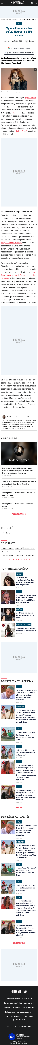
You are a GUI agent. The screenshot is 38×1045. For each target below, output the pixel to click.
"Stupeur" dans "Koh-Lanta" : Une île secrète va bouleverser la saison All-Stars (26, 736)
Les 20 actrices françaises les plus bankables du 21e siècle (25, 615)
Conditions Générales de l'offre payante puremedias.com (19, 1018)
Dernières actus (10, 19)
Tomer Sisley (18, 552)
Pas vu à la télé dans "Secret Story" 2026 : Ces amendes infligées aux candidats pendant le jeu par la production (26, 695)
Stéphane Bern (29, 555)
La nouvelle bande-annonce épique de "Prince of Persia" (26, 629)
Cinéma (8, 533)
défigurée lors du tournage (11, 243)
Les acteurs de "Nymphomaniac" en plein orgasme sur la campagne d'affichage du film (25, 581)
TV (2, 533)
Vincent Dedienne (7, 552)
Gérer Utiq (10, 1026)
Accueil (3, 19)
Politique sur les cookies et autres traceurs (18, 1008)
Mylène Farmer (30, 97)
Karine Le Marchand (7, 555)
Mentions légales (26, 1003)
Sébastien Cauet (29, 548)
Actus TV (18, 19)
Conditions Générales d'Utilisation (18, 999)
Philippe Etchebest (7, 548)
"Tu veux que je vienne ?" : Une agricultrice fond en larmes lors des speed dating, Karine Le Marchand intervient (25, 795)
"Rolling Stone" (21, 131)
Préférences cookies (23, 1026)
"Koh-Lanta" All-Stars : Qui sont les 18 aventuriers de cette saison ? (25, 752)
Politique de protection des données (18, 1012)
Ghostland (16, 113)
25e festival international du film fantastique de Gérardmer (18, 275)
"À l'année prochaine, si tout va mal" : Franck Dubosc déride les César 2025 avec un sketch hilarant (26, 598)
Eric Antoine (19, 555)
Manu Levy (19, 548)
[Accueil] (17, 2)
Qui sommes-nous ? (11, 1003)
